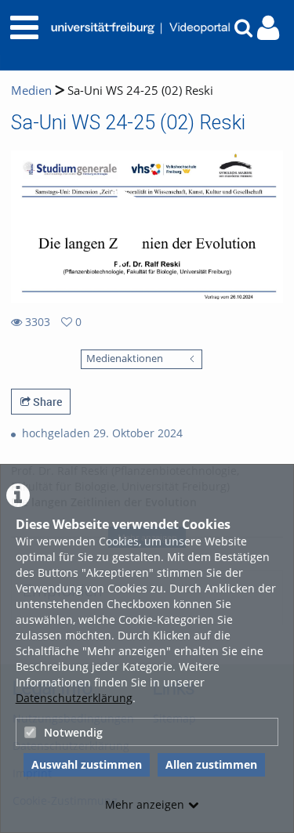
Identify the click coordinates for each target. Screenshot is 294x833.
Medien (31, 90)
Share (46, 401)
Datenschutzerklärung (74, 697)
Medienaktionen (124, 358)
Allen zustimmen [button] (211, 764)
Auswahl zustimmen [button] (86, 764)
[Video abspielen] (147, 227)
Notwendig (73, 732)
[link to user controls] (268, 28)
